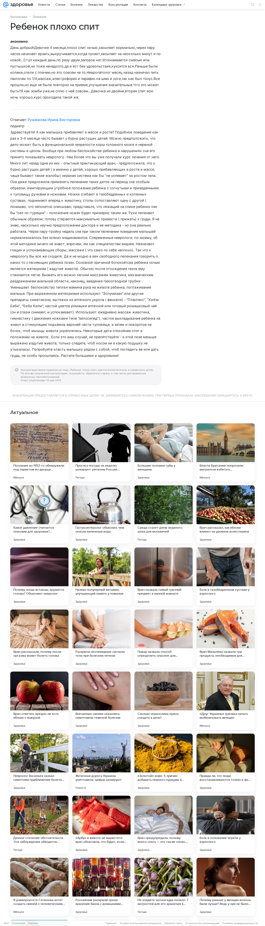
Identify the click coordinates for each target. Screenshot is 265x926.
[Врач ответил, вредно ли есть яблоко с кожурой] (39, 701)
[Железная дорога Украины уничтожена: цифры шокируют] (101, 763)
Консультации (18, 16)
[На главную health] (21, 4)
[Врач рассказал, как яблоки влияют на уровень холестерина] (226, 514)
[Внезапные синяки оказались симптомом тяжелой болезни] (101, 701)
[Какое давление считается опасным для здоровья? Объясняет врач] (39, 514)
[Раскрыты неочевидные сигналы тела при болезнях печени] (101, 639)
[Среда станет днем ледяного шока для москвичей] (163, 514)
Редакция (111, 923)
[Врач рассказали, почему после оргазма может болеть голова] (39, 639)
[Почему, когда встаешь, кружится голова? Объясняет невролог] (39, 576)
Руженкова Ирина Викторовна (54, 120)
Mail (6, 923)
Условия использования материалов (140, 923)
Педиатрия (39, 16)
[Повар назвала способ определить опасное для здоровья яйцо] (163, 639)
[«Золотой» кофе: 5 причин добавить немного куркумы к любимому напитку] (163, 763)
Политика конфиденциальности (240, 923)
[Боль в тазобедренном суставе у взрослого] (226, 576)
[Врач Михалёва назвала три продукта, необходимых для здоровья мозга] (226, 639)
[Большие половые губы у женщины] (163, 452)
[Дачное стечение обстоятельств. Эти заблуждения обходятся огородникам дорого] (39, 825)
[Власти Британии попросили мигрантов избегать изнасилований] (226, 452)
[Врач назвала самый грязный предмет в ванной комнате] (163, 576)
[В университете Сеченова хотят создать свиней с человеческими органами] (39, 887)
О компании (18, 923)
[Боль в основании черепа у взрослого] (226, 825)
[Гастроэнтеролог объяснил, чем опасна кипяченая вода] (101, 514)
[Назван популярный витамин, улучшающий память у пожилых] (101, 576)
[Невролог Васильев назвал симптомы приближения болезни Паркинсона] (39, 763)
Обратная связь (173, 923)
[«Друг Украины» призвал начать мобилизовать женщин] (226, 701)
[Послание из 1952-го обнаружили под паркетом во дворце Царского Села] (39, 452)
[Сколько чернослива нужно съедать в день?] (163, 701)
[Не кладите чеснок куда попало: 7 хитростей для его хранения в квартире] (163, 887)
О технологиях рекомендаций (202, 923)
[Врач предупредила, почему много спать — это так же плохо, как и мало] (163, 825)
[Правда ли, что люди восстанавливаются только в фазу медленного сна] (226, 763)
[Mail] (6, 4)
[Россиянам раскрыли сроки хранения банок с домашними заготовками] (101, 887)
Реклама (33, 923)
